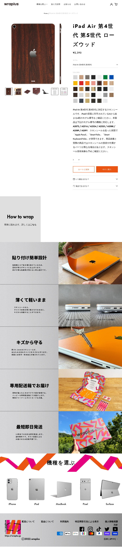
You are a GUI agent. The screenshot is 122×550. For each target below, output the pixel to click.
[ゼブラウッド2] (81, 89)
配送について (28, 521)
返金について (47, 521)
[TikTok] (98, 529)
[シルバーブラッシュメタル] (75, 100)
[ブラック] (93, 77)
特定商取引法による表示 (87, 521)
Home (46, 13)
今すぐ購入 (107, 169)
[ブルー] (111, 77)
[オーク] (105, 83)
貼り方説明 (55, 4)
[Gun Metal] (105, 94)
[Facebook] (81, 529)
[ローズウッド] (99, 83)
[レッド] (81, 83)
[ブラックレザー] (99, 89)
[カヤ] (87, 89)
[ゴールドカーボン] (87, 94)
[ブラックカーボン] (93, 94)
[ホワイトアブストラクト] (105, 100)
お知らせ (67, 4)
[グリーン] (105, 77)
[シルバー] (75, 77)
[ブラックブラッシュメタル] (93, 100)
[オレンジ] (87, 83)
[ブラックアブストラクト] (99, 100)
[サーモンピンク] (93, 83)
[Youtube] (115, 529)
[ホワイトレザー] (111, 89)
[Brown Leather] (75, 94)
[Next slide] (65, 53)
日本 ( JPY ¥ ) (110, 539)
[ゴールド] (81, 77)
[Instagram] (90, 529)
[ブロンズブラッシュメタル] (111, 94)
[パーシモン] (93, 89)
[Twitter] (106, 529)
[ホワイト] (99, 77)
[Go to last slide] (7, 53)
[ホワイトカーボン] (99, 94)
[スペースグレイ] (87, 77)
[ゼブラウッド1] (111, 83)
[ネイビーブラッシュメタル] (81, 100)
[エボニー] (75, 89)
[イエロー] (75, 83)
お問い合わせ (79, 4)
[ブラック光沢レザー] (105, 89)
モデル (75, 60)
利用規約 (64, 521)
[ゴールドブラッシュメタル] (87, 100)
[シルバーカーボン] (81, 94)
